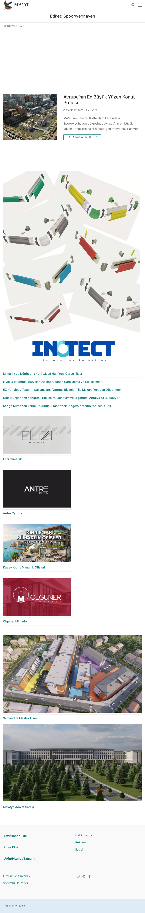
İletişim (80, 849)
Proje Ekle (11, 847)
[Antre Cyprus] (37, 490)
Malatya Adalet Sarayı (18, 807)
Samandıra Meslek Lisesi (20, 718)
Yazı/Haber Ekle (15, 836)
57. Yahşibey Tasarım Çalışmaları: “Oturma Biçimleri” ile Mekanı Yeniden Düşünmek (62, 390)
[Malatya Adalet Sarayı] (72, 763)
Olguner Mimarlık (15, 621)
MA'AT (21, 4)
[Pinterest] (84, 876)
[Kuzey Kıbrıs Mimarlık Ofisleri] (37, 544)
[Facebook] (90, 876)
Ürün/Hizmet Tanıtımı (19, 858)
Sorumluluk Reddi (15, 883)
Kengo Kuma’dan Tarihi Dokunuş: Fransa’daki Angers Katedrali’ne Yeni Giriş (57, 406)
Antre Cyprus (12, 513)
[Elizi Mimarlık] (37, 436)
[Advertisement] (72, 56)
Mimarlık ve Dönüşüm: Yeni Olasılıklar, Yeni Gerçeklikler (42, 373)
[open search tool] (133, 5)
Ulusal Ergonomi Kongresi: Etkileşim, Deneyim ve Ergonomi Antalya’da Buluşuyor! (61, 398)
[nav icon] (140, 5)
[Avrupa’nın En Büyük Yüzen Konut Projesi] (30, 117)
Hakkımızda (83, 835)
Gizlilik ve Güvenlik (16, 876)
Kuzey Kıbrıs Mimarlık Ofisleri (24, 567)
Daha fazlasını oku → (82, 136)
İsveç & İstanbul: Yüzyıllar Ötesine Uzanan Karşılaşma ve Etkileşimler (52, 382)
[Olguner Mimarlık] (37, 598)
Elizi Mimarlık (12, 459)
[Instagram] (78, 876)
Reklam (80, 842)
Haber (93, 110)
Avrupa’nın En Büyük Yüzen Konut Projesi (99, 99)
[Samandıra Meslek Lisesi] (72, 675)
